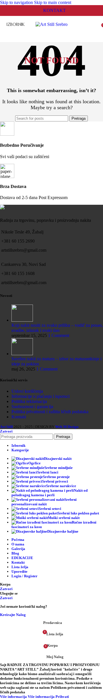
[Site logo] (51, 24)
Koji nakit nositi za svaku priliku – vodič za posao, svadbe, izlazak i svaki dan (57, 328)
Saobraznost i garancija (32, 406)
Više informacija (27, 696)
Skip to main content (52, 2)
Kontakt (18, 416)
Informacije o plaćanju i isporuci (40, 396)
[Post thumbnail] (22, 320)
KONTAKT (54, 10)
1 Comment (58, 335)
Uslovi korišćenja (27, 391)
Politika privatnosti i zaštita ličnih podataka (49, 411)
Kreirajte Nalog (13, 615)
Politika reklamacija (29, 401)
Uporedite (19, 571)
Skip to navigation (17, 2)
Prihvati (62, 696)
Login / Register (24, 576)
